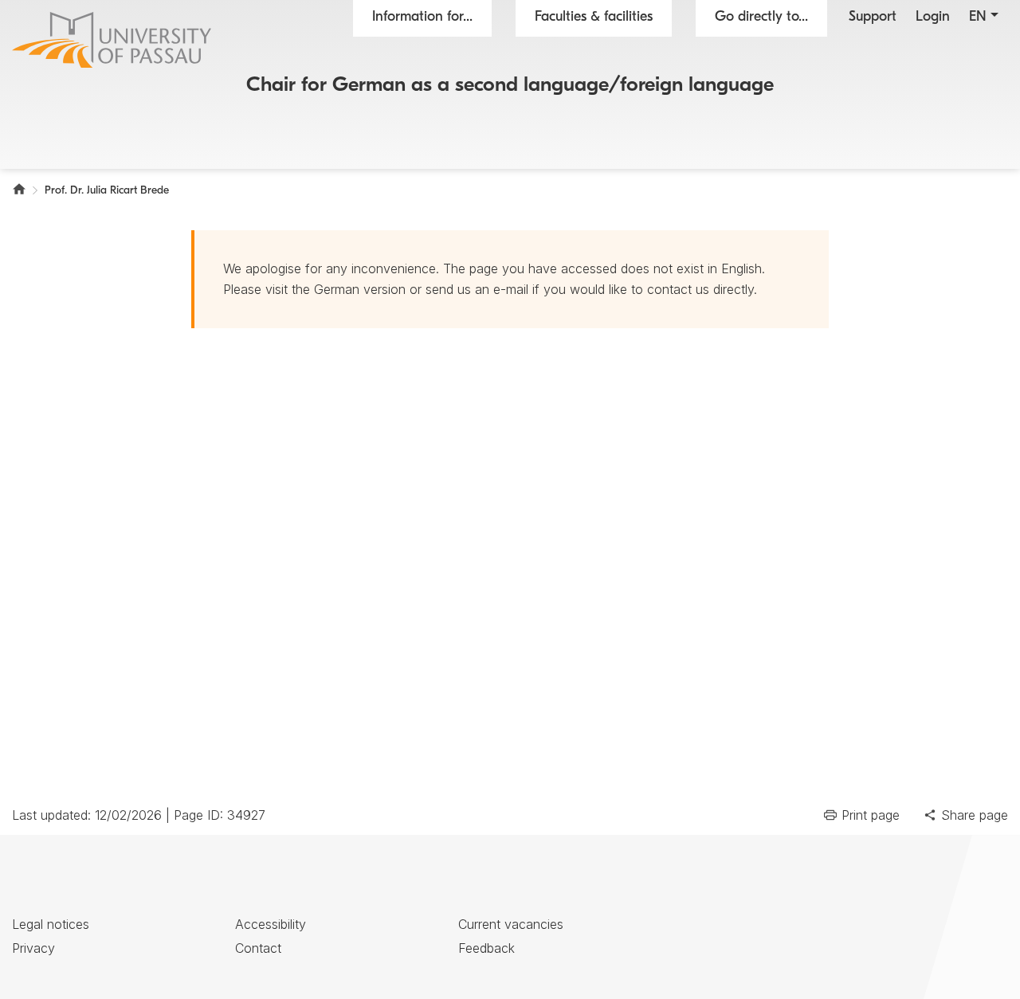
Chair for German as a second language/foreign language (510, 85)
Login (933, 17)
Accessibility (270, 924)
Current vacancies (510, 924)
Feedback (486, 948)
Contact (258, 948)
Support (872, 17)
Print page (871, 815)
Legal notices (50, 924)
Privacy (33, 948)
